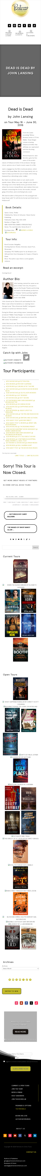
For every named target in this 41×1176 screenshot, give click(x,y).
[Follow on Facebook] (24, 25)
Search (35, 547)
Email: (13, 1058)
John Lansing (25, 505)
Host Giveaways (18, 1096)
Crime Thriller (11, 502)
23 (17, 1041)
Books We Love (21, 1116)
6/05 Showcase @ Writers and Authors (22, 418)
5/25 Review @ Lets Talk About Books (20, 437)
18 (33, 1039)
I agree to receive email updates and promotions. (21, 1061)
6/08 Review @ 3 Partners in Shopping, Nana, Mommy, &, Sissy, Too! (21, 440)
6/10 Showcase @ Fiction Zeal (18, 381)
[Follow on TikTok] (34, 25)
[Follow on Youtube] (19, 25)
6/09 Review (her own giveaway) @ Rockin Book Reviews (19, 434)
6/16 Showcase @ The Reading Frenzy (20, 427)
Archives (5, 966)
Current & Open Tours (20, 1086)
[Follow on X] (29, 25)
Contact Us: (31, 1152)
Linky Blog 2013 (32, 456)
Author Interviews (23, 1119)
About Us (20, 1129)
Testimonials (21, 1109)
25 (20, 1041)
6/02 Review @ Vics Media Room (18, 404)
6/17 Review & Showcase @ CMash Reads (21, 443)
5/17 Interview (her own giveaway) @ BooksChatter (20, 401)
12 (23, 1039)
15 (28, 1039)
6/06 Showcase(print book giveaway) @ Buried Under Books (22, 430)
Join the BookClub (19, 1099)
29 (27, 1041)
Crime (4, 502)
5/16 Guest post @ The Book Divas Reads (22, 448)
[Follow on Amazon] (9, 25)
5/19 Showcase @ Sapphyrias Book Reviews (19, 407)
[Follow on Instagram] (14, 25)
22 (15, 1041)
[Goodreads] (10, 232)
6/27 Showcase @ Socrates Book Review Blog (22, 390)
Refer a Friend (17, 1092)
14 (26, 1039)
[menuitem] (30, 33)
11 (21, 1039)
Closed (21, 496)
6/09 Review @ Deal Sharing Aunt (19, 445)
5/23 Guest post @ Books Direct (19, 420)
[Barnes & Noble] (26, 230)
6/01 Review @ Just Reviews (16, 395)
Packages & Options (23, 1106)
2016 (16, 496)
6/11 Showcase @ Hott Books (17, 398)
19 (35, 1039)
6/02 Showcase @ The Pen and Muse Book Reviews (22, 415)
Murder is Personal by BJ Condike (20, 1023)
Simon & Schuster (34, 505)
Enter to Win (11, 991)
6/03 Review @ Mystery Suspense (18, 384)
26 (22, 1041)
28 (25, 1041)
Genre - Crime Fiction (22, 502)
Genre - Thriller (34, 502)
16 (30, 1039)
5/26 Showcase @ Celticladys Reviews (21, 393)
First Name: (13, 1054)
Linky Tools (19, 456)
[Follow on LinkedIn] (35, 1135)
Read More (20, 1031)
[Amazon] (16, 230)
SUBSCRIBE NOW (20, 1068)
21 (13, 1041)
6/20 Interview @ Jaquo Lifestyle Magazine (19, 411)
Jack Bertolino (16, 505)
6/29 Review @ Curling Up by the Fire (20, 386)
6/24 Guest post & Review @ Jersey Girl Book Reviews (21, 424)
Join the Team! (17, 1089)
